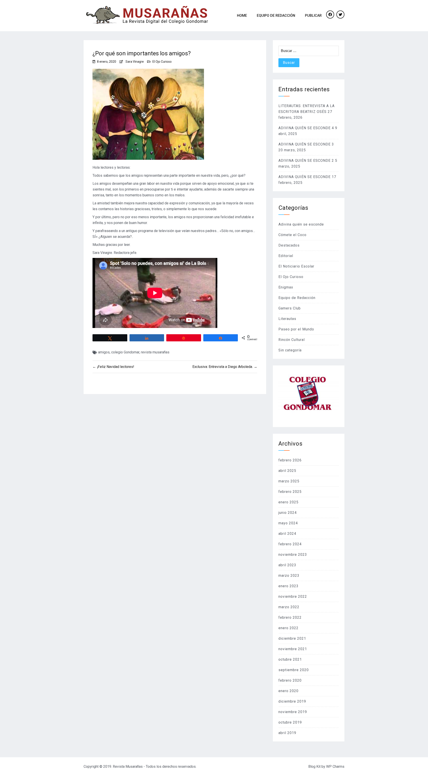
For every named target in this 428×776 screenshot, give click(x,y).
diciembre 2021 (292, 638)
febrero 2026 (290, 460)
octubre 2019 (290, 722)
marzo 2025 (288, 481)
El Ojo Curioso (162, 61)
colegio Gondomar (125, 352)
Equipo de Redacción (276, 15)
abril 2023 (287, 565)
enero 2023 (288, 586)
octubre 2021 (290, 659)
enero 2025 (288, 502)
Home (242, 15)
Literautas (287, 319)
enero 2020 (288, 691)
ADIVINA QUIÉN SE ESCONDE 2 (306, 160)
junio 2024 (287, 512)
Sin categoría (290, 350)
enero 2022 (288, 628)
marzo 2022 (288, 607)
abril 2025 (287, 471)
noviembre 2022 (292, 596)
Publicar (313, 15)
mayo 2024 (288, 523)
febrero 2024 (290, 544)
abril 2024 (287, 533)
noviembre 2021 (292, 649)
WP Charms (335, 766)
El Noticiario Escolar (296, 266)
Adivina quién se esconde (301, 224)
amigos (104, 352)
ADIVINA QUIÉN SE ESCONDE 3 (306, 144)
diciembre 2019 (292, 701)
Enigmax (285, 287)
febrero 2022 (290, 617)
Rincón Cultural (291, 340)
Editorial (285, 256)
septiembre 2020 (293, 670)
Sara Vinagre (135, 61)
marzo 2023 (288, 575)
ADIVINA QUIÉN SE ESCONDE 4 (306, 128)
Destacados (289, 245)
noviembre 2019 (292, 712)
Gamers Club (289, 308)
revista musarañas (155, 352)
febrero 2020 (290, 680)
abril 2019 (287, 733)
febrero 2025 (290, 492)
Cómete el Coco (292, 235)
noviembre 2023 (292, 554)
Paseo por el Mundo (296, 329)
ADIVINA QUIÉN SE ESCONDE (304, 177)
